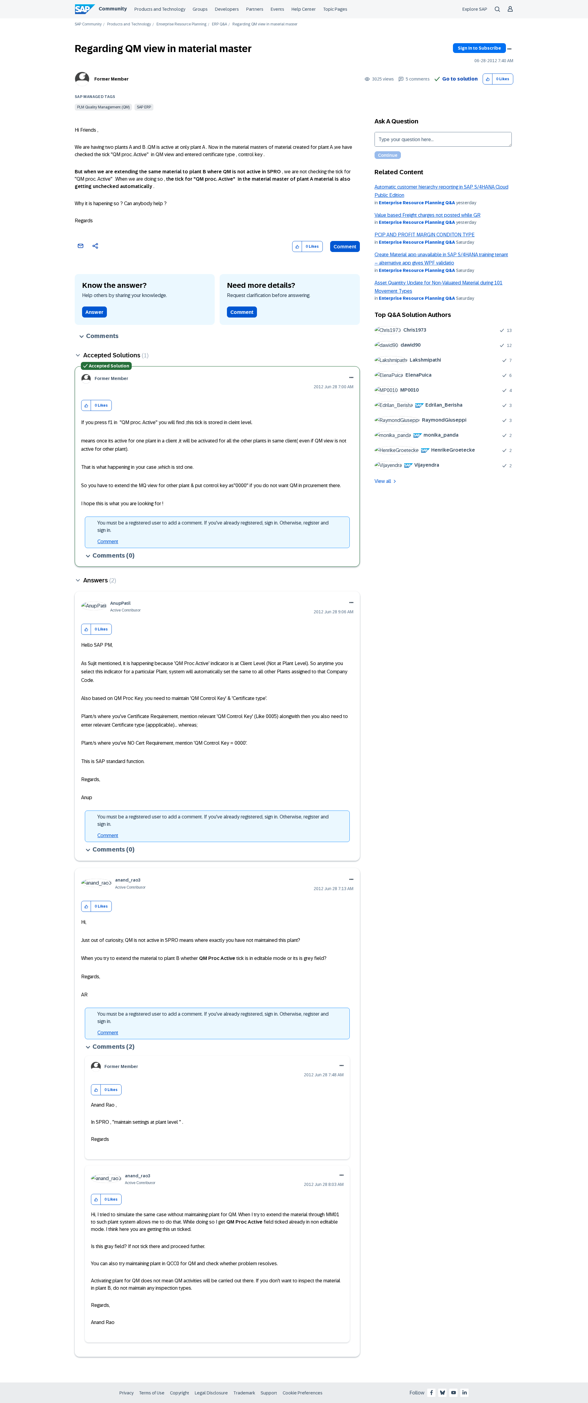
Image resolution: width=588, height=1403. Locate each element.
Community (113, 8)
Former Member (111, 79)
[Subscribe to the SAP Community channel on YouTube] (453, 1392)
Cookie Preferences (302, 1392)
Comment (345, 246)
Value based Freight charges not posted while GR (428, 215)
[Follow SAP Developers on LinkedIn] (464, 1392)
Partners (254, 9)
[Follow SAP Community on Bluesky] (442, 1392)
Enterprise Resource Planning (181, 24)
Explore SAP (474, 9)
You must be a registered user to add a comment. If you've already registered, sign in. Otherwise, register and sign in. (213, 526)
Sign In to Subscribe (479, 48)
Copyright (179, 1392)
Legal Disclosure (211, 1392)
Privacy (126, 1392)
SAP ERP (144, 107)
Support (269, 1392)
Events (277, 9)
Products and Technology (159, 9)
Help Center (304, 9)
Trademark (244, 1392)
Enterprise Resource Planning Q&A (417, 202)
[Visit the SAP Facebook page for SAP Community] (431, 1392)
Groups (200, 9)
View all (383, 481)
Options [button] (509, 49)
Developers (227, 9)
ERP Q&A (219, 24)
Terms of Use (151, 1392)
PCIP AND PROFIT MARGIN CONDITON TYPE (425, 234)
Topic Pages (335, 9)
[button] (487, 79)
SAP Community (88, 24)
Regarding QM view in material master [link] (264, 24)
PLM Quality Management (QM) (103, 107)
